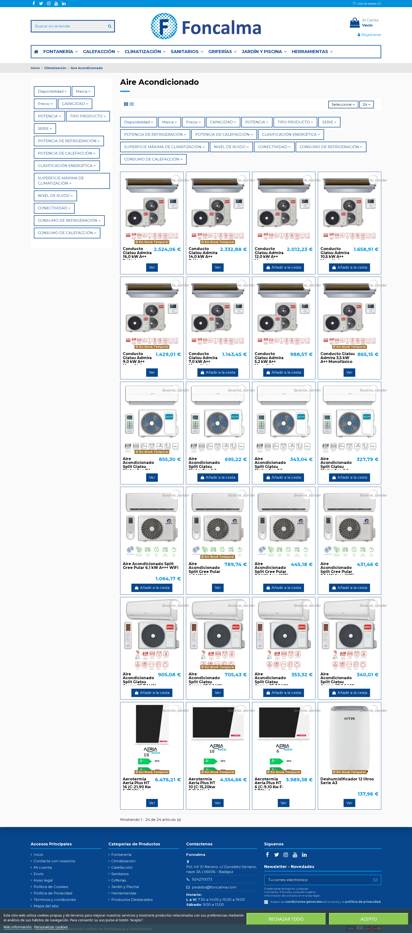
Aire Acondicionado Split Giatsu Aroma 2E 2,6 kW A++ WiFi (337, 682)
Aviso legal (43, 880)
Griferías (118, 880)
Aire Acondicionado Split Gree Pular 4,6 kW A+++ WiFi (204, 572)
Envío (39, 874)
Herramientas (123, 893)
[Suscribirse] (375, 880)
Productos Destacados (132, 899)
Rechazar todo (286, 919)
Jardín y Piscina (125, 886)
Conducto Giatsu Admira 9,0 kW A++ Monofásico (137, 359)
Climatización (123, 861)
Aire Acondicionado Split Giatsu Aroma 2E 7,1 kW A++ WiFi (139, 682)
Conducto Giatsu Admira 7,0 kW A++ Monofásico (203, 359)
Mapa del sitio (46, 906)
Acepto (369, 919)
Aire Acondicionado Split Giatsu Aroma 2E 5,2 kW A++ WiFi (205, 682)
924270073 (202, 879)
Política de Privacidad (53, 893)
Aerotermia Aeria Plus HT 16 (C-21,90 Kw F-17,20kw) (137, 785)
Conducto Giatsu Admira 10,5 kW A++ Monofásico (334, 254)
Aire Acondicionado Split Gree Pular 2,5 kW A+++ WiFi (337, 570)
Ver (152, 267)
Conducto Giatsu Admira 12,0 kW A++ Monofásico (269, 254)
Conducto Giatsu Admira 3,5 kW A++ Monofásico (337, 357)
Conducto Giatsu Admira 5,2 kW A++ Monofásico (269, 359)
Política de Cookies (51, 886)
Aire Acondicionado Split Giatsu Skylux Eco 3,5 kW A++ (270, 466)
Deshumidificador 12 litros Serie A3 (347, 781)
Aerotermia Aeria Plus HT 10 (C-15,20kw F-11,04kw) (202, 785)
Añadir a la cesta (286, 267)
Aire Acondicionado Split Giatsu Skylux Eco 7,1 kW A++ (138, 466)
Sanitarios (120, 874)
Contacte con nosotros (54, 861)
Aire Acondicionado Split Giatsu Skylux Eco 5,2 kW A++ (204, 466)
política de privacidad (363, 901)
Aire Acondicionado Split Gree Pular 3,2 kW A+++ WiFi (271, 570)
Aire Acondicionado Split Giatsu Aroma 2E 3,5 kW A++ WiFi (271, 682)
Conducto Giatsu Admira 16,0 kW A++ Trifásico (137, 254)
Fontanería (121, 854)
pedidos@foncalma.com (214, 887)
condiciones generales (304, 901)
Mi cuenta (43, 867)
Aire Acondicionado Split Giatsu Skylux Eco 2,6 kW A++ (336, 466)
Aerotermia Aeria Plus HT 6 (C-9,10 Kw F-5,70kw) (269, 785)
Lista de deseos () (368, 3)
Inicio (38, 854)
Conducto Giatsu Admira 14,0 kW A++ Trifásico (203, 254)
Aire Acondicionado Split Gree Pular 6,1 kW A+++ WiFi (150, 566)
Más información (17, 926)
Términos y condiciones (55, 899)
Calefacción (122, 867)
